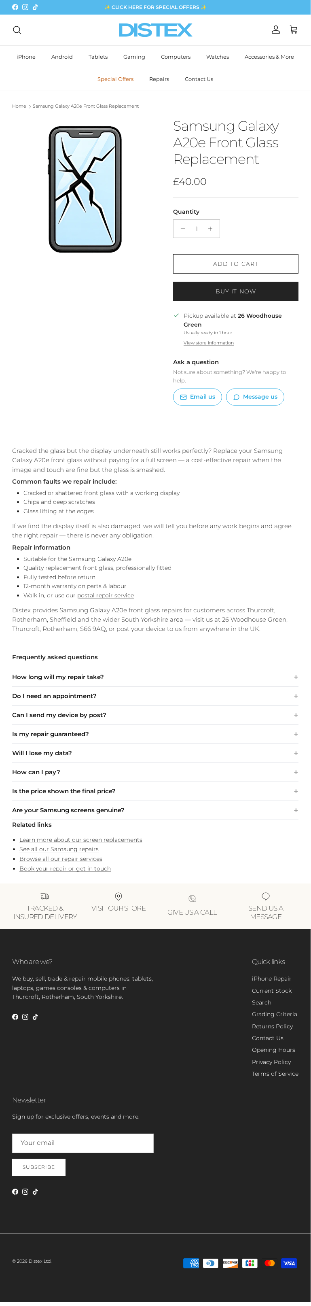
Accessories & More (269, 56)
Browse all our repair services (60, 858)
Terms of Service (275, 1073)
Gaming (134, 56)
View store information (209, 343)
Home (19, 106)
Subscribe (39, 1167)
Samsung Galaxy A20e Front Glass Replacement (86, 106)
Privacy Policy (271, 1062)
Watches (217, 56)
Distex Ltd (40, 1261)
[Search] (17, 30)
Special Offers (115, 79)
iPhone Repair (272, 978)
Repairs (159, 79)
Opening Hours (273, 1049)
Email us (202, 396)
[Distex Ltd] (155, 30)
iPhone (26, 56)
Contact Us (199, 79)
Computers (175, 56)
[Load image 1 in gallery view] (83, 189)
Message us (260, 396)
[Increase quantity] (212, 229)
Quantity (186, 211)
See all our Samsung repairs (59, 849)
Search (261, 1002)
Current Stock (272, 990)
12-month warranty (49, 586)
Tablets (98, 56)
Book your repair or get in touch (65, 868)
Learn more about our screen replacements (80, 839)
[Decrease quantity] (180, 229)
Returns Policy (272, 1026)
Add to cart (235, 264)
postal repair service (105, 595)
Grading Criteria (274, 1014)
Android (62, 56)
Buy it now (236, 291)
